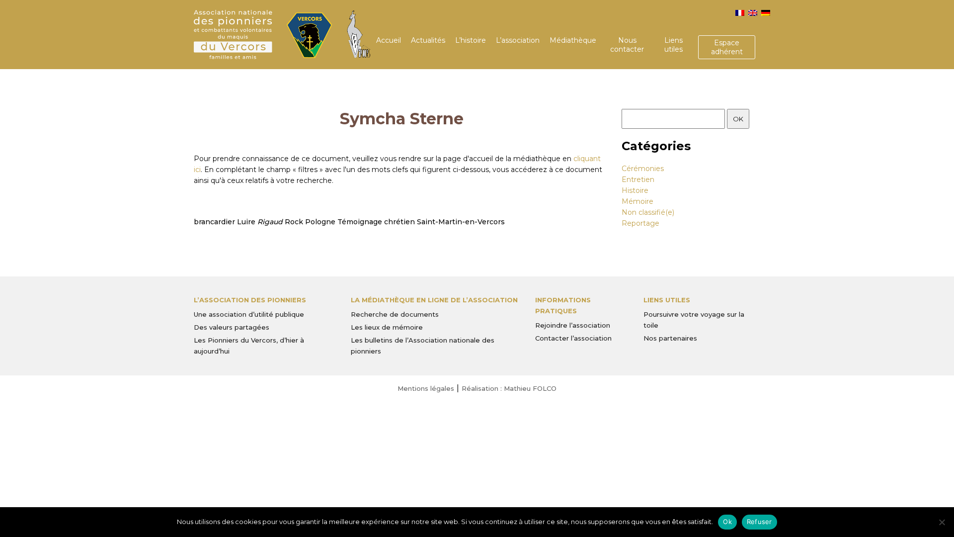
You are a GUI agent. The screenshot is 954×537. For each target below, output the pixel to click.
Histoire (635, 190)
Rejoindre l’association (572, 325)
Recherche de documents (395, 314)
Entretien (638, 179)
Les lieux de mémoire (387, 327)
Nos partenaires (670, 338)
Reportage (640, 223)
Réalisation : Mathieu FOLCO (509, 388)
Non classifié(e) (648, 212)
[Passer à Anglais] (752, 13)
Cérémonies (643, 168)
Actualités (428, 40)
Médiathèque (573, 40)
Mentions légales (426, 388)
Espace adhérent (727, 47)
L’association (518, 40)
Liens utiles (673, 45)
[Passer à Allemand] (765, 13)
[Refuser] (942, 522)
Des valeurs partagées (231, 327)
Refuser (759, 522)
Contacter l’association (573, 338)
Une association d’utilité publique (249, 314)
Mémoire (637, 201)
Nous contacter (627, 45)
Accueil (388, 40)
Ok (727, 522)
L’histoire (470, 40)
